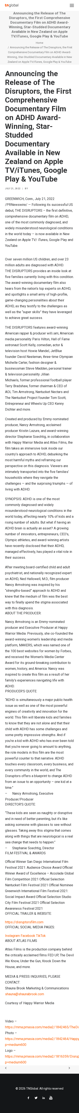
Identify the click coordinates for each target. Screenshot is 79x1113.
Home (39, 42)
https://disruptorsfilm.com (24, 922)
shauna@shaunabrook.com (24, 994)
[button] (72, 5)
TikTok (41, 936)
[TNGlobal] (11, 5)
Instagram (12, 936)
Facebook (28, 936)
